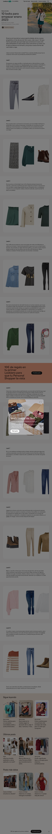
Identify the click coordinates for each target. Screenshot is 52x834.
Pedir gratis (15, 431)
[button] (40, 402)
